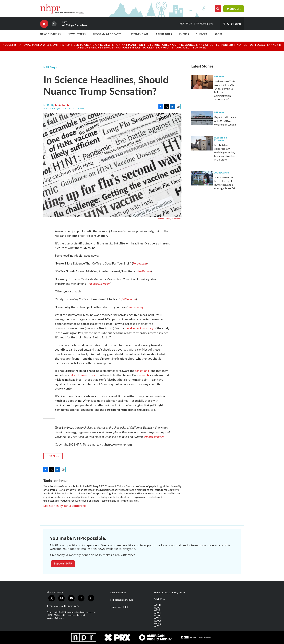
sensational (142, 370)
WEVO (157, 621)
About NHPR (164, 34)
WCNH (157, 605)
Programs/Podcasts (107, 34)
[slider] (59, 23)
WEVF (157, 610)
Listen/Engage (139, 34)
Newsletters (77, 34)
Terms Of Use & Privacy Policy (169, 592)
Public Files (159, 599)
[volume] (54, 24)
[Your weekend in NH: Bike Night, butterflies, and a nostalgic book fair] (202, 178)
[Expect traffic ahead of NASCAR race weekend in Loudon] (202, 118)
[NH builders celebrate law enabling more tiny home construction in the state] (202, 143)
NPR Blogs (50, 67)
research (143, 375)
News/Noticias (50, 34)
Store (218, 34)
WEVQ (157, 623)
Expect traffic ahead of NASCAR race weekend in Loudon (225, 121)
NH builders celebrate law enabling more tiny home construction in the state (224, 152)
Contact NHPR (118, 592)
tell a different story (82, 375)
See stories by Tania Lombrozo (64, 506)
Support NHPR (63, 563)
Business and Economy (220, 139)
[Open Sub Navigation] (63, 34)
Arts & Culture (221, 172)
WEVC (157, 607)
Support (235, 8)
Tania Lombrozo (64, 105)
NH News (219, 76)
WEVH (157, 613)
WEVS (157, 626)
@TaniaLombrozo (153, 437)
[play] (44, 24)
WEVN (157, 618)
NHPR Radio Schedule (121, 599)
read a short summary (139, 328)
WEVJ (157, 615)
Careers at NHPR (119, 607)
